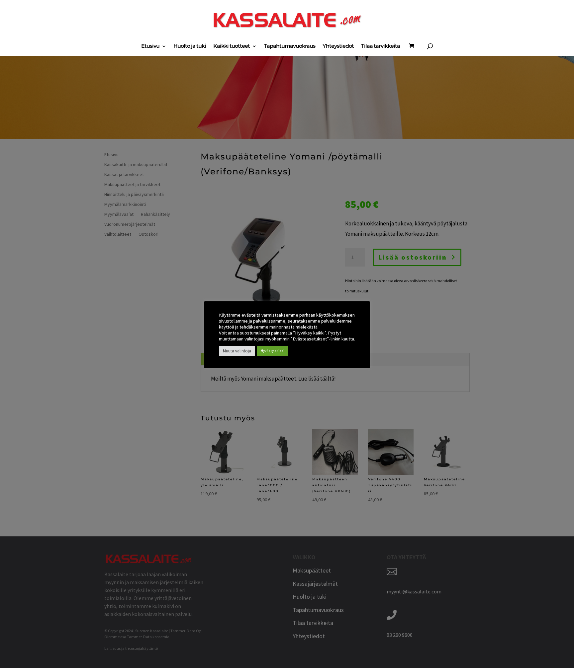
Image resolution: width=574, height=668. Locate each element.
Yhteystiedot (338, 46)
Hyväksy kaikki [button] (272, 350)
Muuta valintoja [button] (237, 351)
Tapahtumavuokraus (289, 46)
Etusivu (150, 46)
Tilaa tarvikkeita (380, 46)
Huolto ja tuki (189, 46)
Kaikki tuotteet (231, 46)
